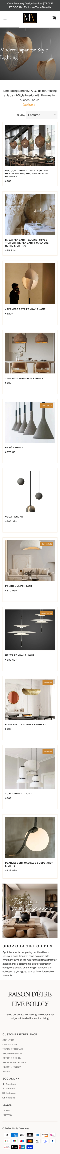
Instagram (11, 1093)
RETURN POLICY (11, 1067)
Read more (29, 104)
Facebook (11, 1084)
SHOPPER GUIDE (12, 1053)
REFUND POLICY (11, 1058)
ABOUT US (8, 1040)
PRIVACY (7, 1115)
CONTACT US (9, 1044)
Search (6, 1071)
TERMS (6, 1110)
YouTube (10, 1098)
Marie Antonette (20, 1128)
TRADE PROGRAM (12, 1049)
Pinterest (11, 1089)
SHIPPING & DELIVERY (15, 1062)
